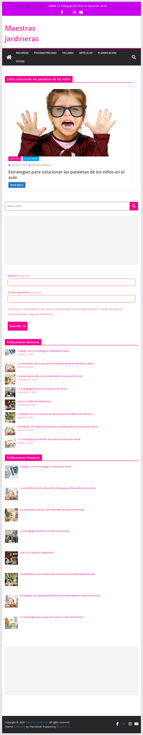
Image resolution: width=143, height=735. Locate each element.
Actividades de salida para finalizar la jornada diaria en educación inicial (57, 426)
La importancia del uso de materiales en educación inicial (89, 5)
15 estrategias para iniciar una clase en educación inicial (48, 439)
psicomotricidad (45, 52)
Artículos (85, 52)
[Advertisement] (71, 240)
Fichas (20, 61)
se (18, 326)
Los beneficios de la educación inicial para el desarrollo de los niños (55, 363)
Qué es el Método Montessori (34, 401)
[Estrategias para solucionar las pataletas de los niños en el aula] (68, 123)
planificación (107, 52)
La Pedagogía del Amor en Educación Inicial (42, 388)
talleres (68, 52)
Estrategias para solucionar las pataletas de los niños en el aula (66, 174)
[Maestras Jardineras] (9, 57)
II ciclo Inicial (31, 159)
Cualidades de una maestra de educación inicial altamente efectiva (54, 414)
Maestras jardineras (41, 164)
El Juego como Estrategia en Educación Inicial (43, 351)
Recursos (22, 52)
